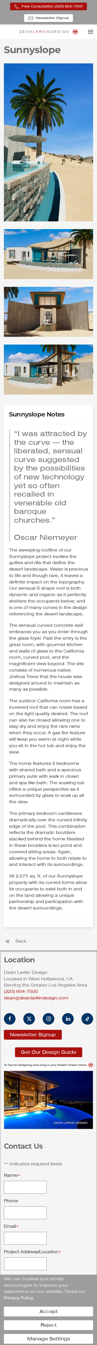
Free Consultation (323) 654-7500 (52, 6)
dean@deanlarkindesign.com (36, 998)
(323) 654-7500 (21, 991)
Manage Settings (48, 1338)
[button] (90, 32)
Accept (49, 1311)
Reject (49, 1325)
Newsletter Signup (52, 18)
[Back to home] (48, 32)
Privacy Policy (18, 1298)
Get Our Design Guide (48, 1052)
